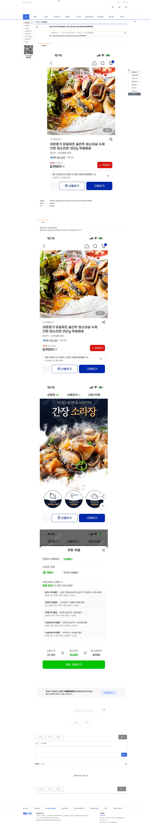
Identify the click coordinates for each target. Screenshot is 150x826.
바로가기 (134, 72)
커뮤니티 (57, 17)
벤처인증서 (65, 808)
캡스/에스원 (90, 17)
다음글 (57, 737)
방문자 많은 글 (28, 36)
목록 (49, 737)
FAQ (106, 808)
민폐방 (26, 41)
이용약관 (36, 808)
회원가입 (124, 2)
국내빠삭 (27, 23)
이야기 (78, 17)
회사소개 (25, 808)
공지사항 (133, 88)
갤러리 (68, 17)
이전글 (39, 737)
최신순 (37, 764)
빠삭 (35, 17)
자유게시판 (134, 78)
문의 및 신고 (134, 91)
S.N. (122, 17)
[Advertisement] (81, 800)
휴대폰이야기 (135, 81)
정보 (46, 17)
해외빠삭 (27, 25)
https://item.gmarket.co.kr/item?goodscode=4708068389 (69, 36)
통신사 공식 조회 (27, 2)
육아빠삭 (27, 28)
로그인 (118, 2)
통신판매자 (28, 33)
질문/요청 (134, 84)
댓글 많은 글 (28, 39)
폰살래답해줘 (135, 75)
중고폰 (111, 17)
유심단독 (100, 17)
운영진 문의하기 (117, 808)
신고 (91, 33)
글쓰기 (123, 737)
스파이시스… (55, 33)
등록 (124, 754)
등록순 (43, 764)
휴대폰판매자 (28, 31)
